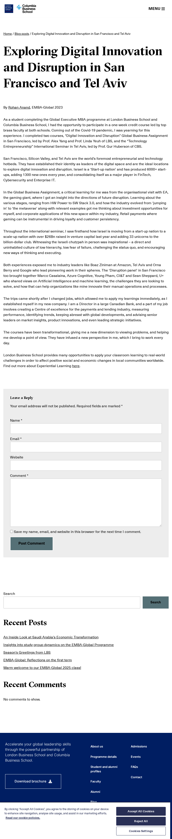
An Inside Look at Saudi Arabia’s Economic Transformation (51, 637)
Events (136, 756)
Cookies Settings (141, 831)
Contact (136, 777)
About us (96, 746)
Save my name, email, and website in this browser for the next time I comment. (77, 532)
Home (7, 33)
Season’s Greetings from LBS (27, 653)
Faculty (95, 781)
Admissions (139, 746)
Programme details (103, 756)
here (76, 366)
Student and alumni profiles (103, 769)
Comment (19, 476)
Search (9, 594)
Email (16, 439)
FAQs (134, 767)
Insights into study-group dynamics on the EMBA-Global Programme (58, 645)
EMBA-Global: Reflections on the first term (37, 660)
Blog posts (22, 33)
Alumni (95, 791)
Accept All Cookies (141, 811)
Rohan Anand (19, 107)
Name (16, 420)
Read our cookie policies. (23, 817)
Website (16, 457)
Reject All (141, 821)
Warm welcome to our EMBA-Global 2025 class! (42, 668)
